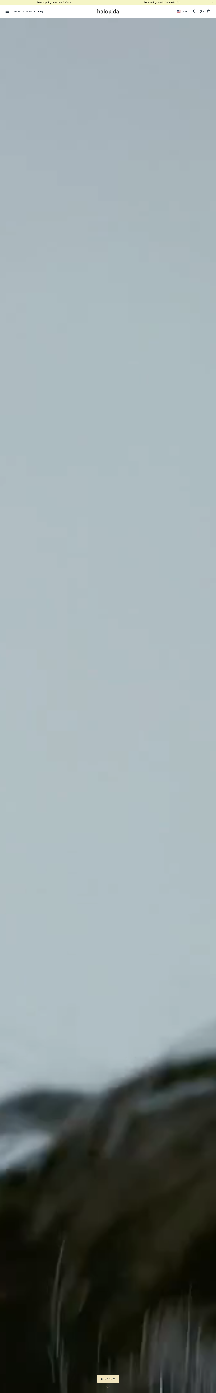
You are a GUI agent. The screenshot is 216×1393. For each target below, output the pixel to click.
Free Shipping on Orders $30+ (53, 2)
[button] (7, 11)
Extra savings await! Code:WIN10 (161, 2)
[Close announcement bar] (212, 2)
